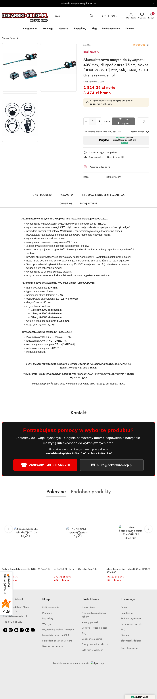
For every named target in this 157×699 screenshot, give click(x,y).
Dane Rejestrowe (129, 648)
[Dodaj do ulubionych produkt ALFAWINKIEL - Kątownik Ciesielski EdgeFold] (47, 503)
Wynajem (47, 624)
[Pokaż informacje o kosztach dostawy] (122, 157)
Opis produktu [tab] (42, 195)
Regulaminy (127, 613)
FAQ (123, 629)
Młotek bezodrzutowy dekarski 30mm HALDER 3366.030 (76, 571)
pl (102, 15)
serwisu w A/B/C (115, 383)
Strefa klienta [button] (90, 599)
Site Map (125, 635)
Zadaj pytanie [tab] (88, 203)
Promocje (47, 613)
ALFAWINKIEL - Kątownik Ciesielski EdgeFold (23, 569)
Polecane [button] (56, 491)
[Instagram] (11, 630)
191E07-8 (60, 340)
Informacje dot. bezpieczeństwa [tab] (103, 195)
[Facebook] (5, 630)
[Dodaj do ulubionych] (143, 121)
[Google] (27, 630)
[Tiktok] (22, 630)
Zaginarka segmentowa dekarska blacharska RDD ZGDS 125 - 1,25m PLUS (130, 571)
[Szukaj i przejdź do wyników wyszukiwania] (91, 16)
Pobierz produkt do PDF (101, 166)
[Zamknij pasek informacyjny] (153, 3)
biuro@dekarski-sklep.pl (15, 616)
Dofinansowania (50, 607)
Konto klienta (88, 607)
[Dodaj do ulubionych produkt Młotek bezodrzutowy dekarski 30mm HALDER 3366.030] (99, 503)
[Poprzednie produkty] (8, 529)
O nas (124, 607)
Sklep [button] (46, 599)
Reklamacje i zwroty (131, 624)
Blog (84, 633)
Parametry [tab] (67, 195)
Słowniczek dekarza (52, 646)
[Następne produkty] (148, 529)
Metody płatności (91, 622)
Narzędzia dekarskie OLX (55, 635)
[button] (30, 29)
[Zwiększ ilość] (99, 121)
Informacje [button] (128, 599)
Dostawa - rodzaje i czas (94, 627)
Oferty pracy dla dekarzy (95, 644)
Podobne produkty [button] (91, 491)
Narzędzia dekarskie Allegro (57, 640)
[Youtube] (16, 630)
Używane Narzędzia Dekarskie (58, 629)
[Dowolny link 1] (33, 630)
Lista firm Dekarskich (92, 650)
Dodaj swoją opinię (92, 639)
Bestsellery (47, 618)
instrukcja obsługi (35, 351)
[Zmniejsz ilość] (86, 121)
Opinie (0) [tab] (66, 203)
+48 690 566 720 (12, 621)
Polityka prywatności (131, 618)
